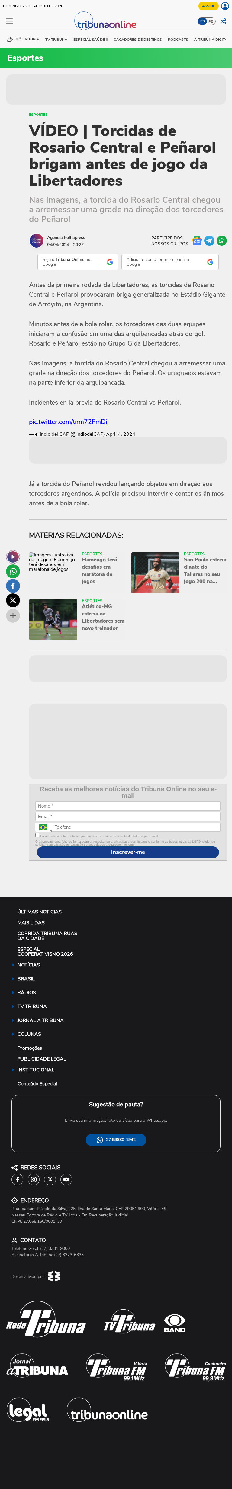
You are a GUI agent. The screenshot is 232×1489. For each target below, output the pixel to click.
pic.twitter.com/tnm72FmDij (69, 422)
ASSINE (208, 6)
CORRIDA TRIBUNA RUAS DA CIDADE (47, 936)
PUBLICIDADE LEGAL (42, 1059)
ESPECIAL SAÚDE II (90, 39)
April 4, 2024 (120, 434)
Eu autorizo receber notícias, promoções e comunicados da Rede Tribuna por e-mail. (99, 836)
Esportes (38, 114)
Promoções (30, 1048)
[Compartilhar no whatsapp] (13, 571)
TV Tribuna (56, 39)
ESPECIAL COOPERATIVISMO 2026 (45, 951)
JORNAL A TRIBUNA (41, 1020)
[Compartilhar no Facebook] (13, 586)
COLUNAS (29, 1034)
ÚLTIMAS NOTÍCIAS (40, 911)
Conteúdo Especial (37, 1083)
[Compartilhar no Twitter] (13, 600)
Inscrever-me (128, 852)
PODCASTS (178, 39)
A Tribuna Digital (211, 39)
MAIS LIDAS (31, 922)
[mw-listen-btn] (13, 557)
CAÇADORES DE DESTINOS (138, 39)
